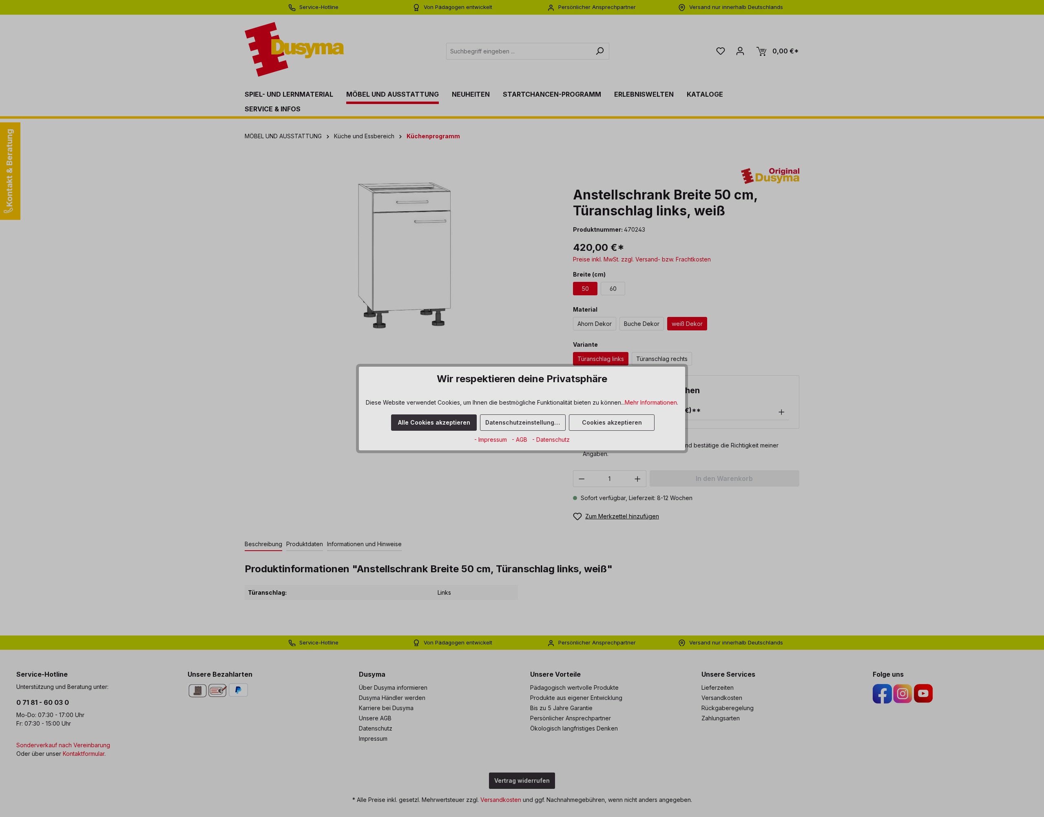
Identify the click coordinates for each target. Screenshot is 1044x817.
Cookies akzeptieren (612, 422)
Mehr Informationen (651, 402)
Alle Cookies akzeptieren (434, 422)
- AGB (520, 439)
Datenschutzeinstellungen (523, 422)
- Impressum (491, 439)
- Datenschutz (551, 439)
